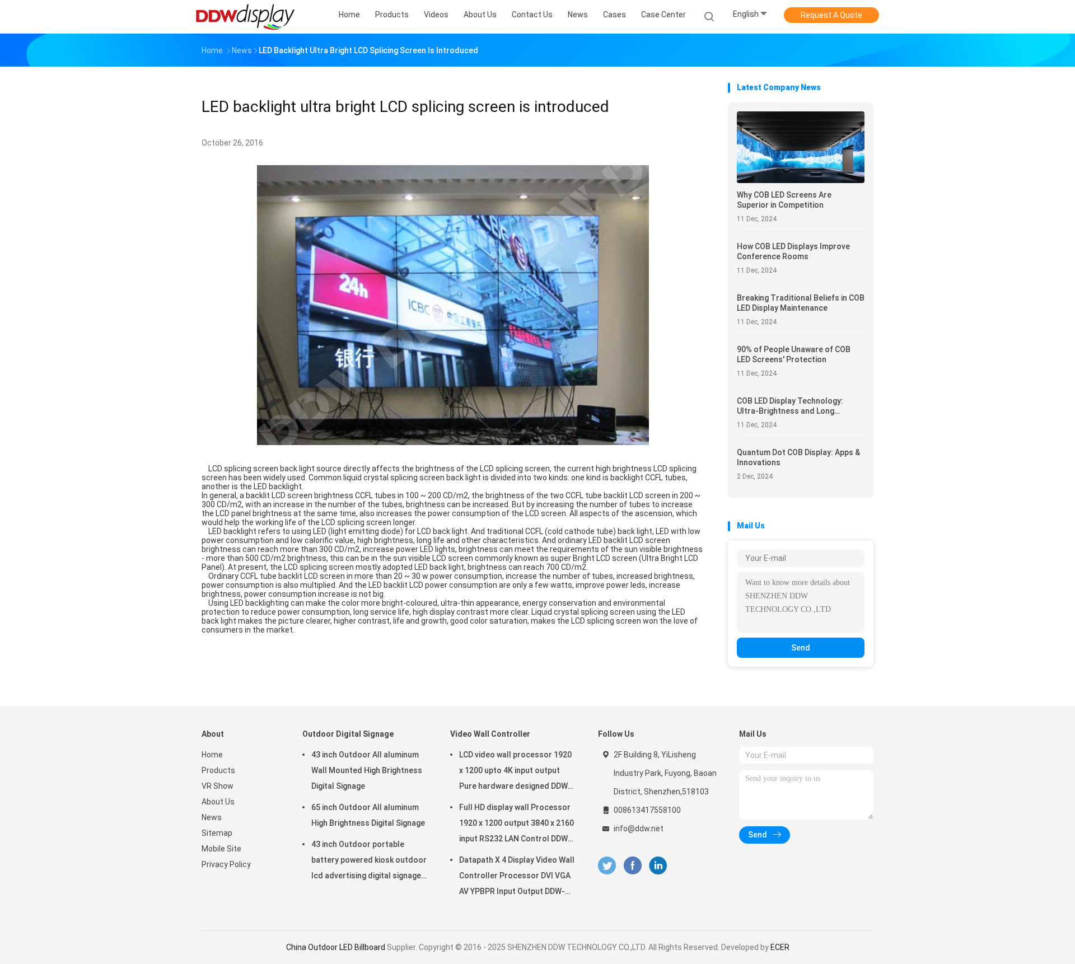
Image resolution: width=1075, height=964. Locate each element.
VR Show (217, 786)
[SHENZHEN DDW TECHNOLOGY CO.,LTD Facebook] (632, 866)
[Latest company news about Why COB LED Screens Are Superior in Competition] (800, 180)
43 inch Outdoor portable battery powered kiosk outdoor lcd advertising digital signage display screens (369, 861)
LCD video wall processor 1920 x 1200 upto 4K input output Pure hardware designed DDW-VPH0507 (515, 772)
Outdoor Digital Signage (348, 733)
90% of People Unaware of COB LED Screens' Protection (793, 354)
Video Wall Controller (490, 733)
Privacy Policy (226, 864)
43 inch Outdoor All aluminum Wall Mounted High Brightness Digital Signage (366, 770)
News (212, 817)
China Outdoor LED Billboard (335, 947)
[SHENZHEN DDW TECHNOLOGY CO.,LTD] (245, 16)
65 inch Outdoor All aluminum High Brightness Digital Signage (368, 815)
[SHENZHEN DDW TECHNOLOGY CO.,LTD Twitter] (607, 866)
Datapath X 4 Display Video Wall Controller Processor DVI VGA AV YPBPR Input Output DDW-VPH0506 (516, 877)
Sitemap (217, 833)
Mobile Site (221, 848)
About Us (218, 801)
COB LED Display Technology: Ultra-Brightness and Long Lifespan (790, 406)
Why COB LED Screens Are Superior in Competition (784, 199)
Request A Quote (831, 15)
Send (800, 647)
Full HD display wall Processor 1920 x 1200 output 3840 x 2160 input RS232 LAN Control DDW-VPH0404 (516, 824)
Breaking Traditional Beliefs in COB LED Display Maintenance (800, 302)
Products (218, 770)
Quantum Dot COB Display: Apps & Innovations (798, 457)
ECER (779, 947)
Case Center (663, 14)
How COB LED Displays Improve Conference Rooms (793, 251)
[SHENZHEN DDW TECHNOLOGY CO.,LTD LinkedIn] (658, 866)
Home (212, 754)
